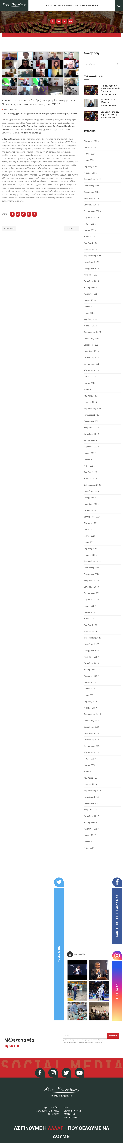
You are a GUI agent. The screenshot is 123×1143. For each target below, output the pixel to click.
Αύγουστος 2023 (91, 370)
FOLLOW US (59, 954)
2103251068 (69, 1114)
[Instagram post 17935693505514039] (77, 970)
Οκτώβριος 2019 (91, 663)
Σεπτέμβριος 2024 (92, 287)
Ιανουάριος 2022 (91, 491)
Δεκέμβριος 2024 (92, 268)
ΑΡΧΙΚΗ (49, 5)
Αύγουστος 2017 (91, 829)
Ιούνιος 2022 (90, 459)
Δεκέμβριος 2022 (92, 421)
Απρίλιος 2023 (90, 396)
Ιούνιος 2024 (90, 306)
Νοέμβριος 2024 (91, 275)
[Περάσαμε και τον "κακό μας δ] (99, 991)
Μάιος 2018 (89, 771)
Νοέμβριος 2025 (91, 198)
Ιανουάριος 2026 (91, 185)
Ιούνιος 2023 (90, 383)
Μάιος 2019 (89, 695)
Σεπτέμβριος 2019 (92, 669)
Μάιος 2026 (89, 160)
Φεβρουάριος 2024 (92, 332)
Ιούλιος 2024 (90, 300)
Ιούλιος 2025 (90, 224)
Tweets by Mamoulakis (18, 879)
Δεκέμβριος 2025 (92, 192)
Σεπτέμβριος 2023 (92, 364)
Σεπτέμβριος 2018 (92, 746)
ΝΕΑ (61, 5)
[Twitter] (64, 21)
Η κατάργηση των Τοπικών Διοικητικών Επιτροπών (110, 88)
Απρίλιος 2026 (90, 166)
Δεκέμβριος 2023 (92, 345)
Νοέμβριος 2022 (91, 427)
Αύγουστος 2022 (91, 447)
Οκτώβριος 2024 (91, 281)
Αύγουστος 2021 (91, 523)
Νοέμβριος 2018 (91, 733)
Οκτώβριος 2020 (91, 587)
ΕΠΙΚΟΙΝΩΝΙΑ (92, 5)
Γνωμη (66, 5)
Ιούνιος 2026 (90, 154)
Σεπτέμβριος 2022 (92, 440)
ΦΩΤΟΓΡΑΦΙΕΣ (81, 5)
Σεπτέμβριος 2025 (92, 211)
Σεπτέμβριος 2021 (92, 517)
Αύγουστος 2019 (91, 676)
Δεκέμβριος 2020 (92, 574)
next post (71, 229)
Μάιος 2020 (89, 618)
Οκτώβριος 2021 (91, 510)
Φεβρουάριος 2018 (92, 790)
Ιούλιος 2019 (90, 682)
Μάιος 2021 (89, 542)
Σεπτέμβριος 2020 (92, 593)
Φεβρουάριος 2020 (92, 638)
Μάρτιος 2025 (90, 249)
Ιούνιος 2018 (90, 765)
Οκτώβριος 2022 (91, 434)
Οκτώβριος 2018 (91, 739)
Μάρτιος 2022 (90, 478)
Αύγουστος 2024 (91, 294)
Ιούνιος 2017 (90, 841)
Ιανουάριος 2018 (91, 797)
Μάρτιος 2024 (90, 326)
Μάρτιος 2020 (90, 631)
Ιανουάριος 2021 (91, 568)
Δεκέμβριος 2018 (92, 727)
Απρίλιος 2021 (90, 548)
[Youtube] (70, 21)
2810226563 (53, 1114)
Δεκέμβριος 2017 (92, 803)
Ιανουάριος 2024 (91, 338)
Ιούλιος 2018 (90, 759)
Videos (72, 5)
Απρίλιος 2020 (90, 625)
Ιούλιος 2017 (90, 835)
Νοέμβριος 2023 (91, 351)
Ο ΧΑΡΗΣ (55, 5)
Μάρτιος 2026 (90, 173)
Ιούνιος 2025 (90, 230)
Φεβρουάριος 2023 (92, 408)
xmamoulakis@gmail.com (61, 1096)
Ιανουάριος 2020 (91, 644)
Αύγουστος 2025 (91, 217)
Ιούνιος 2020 (90, 612)
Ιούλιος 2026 (90, 147)
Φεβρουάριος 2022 (92, 485)
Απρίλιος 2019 (90, 701)
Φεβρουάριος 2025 (92, 255)
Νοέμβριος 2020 (91, 580)
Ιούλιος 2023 (90, 376)
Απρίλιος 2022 (90, 472)
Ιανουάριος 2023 (91, 415)
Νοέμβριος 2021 (91, 504)
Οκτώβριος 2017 (91, 816)
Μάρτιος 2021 (90, 555)
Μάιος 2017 (89, 848)
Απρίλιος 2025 (90, 243)
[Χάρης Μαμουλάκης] (14, 5)
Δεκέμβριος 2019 (92, 650)
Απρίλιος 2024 (90, 319)
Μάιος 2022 (89, 466)
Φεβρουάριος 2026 (92, 179)
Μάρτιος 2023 (90, 402)
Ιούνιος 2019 (90, 689)
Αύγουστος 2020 (91, 599)
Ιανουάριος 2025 (91, 262)
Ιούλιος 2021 (90, 529)
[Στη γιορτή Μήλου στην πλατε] (77, 1012)
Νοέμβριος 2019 (91, 657)
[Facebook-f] (52, 21)
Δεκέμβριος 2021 (92, 497)
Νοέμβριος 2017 (91, 809)
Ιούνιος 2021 (90, 536)
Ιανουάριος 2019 (91, 720)
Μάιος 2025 (89, 236)
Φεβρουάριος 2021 (92, 561)
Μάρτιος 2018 (90, 784)
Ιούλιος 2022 (90, 453)
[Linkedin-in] (58, 21)
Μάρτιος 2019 (90, 708)
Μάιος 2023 (89, 389)
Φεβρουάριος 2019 (92, 714)
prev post (10, 229)
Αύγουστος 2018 (91, 752)
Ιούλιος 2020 (90, 606)
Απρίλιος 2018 (90, 778)
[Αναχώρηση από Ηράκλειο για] (77, 991)
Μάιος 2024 (89, 313)
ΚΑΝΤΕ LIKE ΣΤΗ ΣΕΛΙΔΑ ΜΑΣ (117, 916)
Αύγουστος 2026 (91, 141)
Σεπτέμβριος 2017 (92, 822)
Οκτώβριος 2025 (91, 205)
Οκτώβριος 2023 (91, 357)
